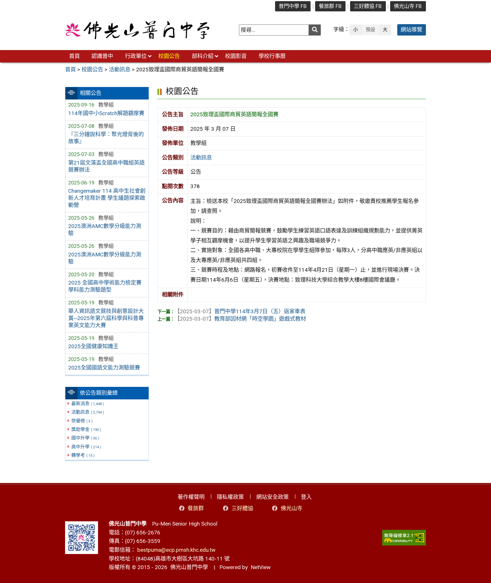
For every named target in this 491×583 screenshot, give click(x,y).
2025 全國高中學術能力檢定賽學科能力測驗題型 (105, 286)
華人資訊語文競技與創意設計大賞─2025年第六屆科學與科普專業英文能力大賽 (106, 318)
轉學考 (83, 455)
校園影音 (236, 56)
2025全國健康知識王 (93, 346)
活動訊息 (87, 412)
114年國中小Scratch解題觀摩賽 (106, 113)
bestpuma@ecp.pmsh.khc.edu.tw (176, 550)
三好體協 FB (368, 6)
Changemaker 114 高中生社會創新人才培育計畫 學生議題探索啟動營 (106, 198)
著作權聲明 (191, 497)
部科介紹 (202, 56)
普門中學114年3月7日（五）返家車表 (239, 311)
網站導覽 (411, 29)
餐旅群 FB (330, 6)
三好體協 (242, 508)
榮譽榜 (82, 421)
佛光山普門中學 (187, 567)
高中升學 (86, 446)
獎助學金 (86, 429)
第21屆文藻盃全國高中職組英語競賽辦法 (106, 166)
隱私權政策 (230, 497)
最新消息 (87, 403)
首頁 (74, 56)
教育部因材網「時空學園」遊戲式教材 (240, 319)
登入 (306, 497)
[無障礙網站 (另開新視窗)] (404, 537)
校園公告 (169, 56)
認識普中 (102, 56)
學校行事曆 (272, 56)
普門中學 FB (293, 6)
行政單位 (136, 56)
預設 (370, 29)
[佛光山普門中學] (137, 30)
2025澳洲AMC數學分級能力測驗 (104, 229)
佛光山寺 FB (408, 6)
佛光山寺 (291, 508)
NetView (261, 567)
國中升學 (85, 438)
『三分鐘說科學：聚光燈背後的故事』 (106, 138)
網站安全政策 (272, 497)
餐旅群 (196, 508)
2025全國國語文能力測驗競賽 (104, 367)
